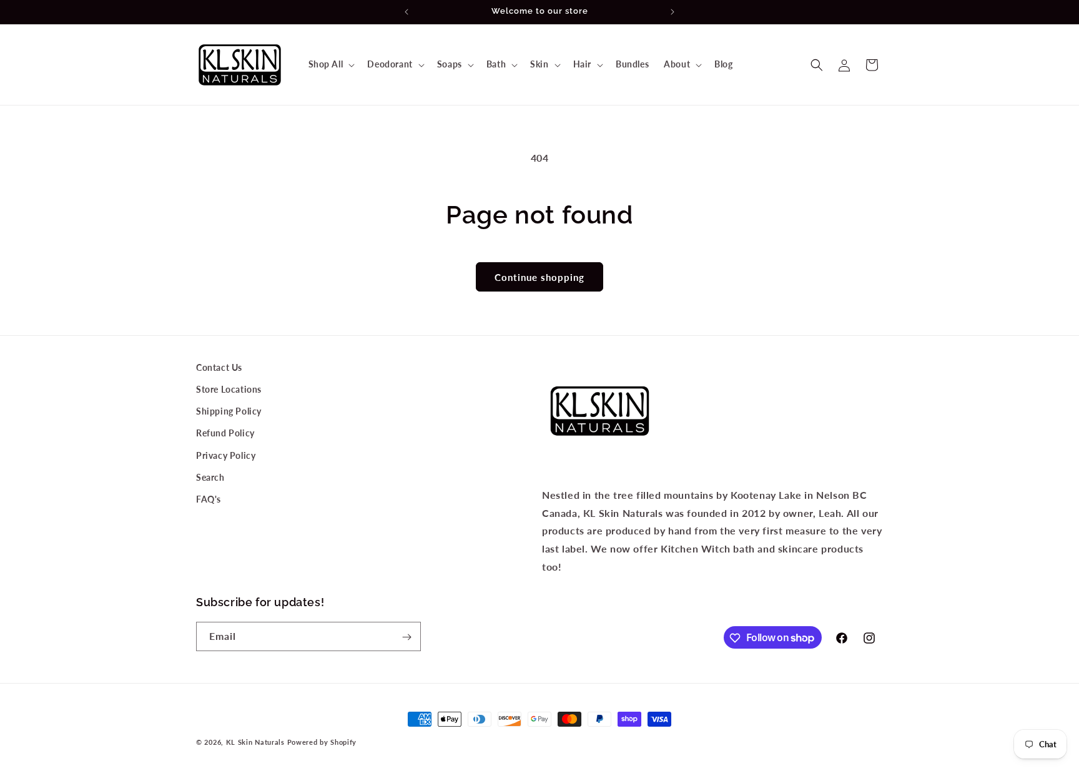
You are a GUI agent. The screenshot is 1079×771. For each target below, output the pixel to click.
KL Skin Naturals (255, 742)
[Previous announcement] (406, 12)
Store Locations (229, 389)
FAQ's (208, 499)
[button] (330, 64)
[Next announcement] (672, 12)
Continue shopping (539, 277)
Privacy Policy (225, 455)
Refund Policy (225, 433)
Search (210, 477)
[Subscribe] (406, 637)
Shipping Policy (229, 411)
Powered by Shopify (322, 742)
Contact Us (219, 367)
